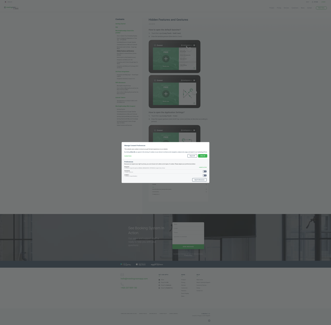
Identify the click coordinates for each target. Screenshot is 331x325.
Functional (128, 171)
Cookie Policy (128, 156)
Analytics (130, 175)
